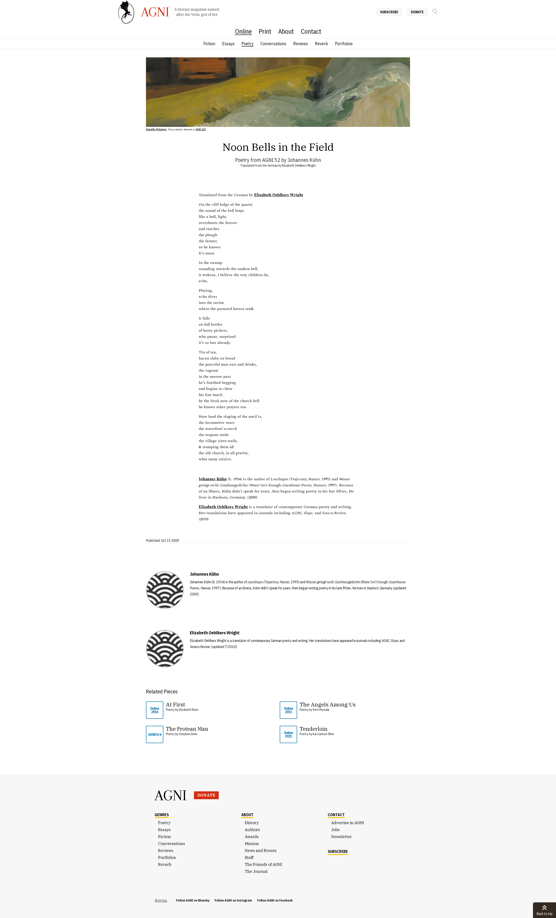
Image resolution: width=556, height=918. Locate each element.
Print (265, 31)
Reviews (300, 43)
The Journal (256, 871)
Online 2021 (288, 734)
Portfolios (344, 43)
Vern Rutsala (321, 710)
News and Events (260, 850)
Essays (228, 43)
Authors (252, 829)
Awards (252, 836)
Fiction (209, 43)
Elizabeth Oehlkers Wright (299, 165)
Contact (311, 31)
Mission (252, 843)
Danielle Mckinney (156, 129)
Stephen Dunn (188, 734)
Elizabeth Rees (189, 710)
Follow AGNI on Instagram (233, 900)
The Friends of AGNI (263, 864)
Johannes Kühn (304, 159)
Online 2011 (288, 710)
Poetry (247, 43)
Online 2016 (154, 710)
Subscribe (389, 12)
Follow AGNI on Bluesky (192, 900)
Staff (249, 857)
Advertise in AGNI (347, 822)
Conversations (273, 43)
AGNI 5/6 (154, 734)
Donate (417, 12)
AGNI (171, 795)
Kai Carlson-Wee (323, 734)
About (286, 31)
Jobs (335, 829)
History (252, 822)
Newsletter (341, 836)
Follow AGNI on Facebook (275, 900)
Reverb (321, 43)
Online (243, 31)
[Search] (435, 12)
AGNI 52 (271, 159)
